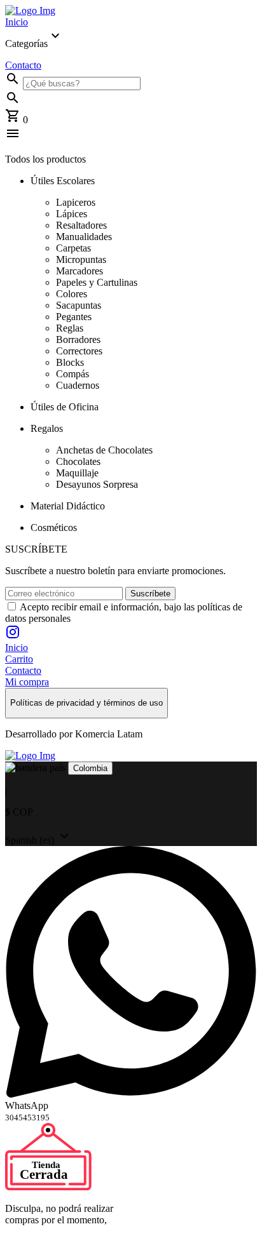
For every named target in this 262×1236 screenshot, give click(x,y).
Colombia (90, 768)
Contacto (23, 65)
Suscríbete (150, 593)
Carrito (19, 659)
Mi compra (27, 681)
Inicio (16, 22)
